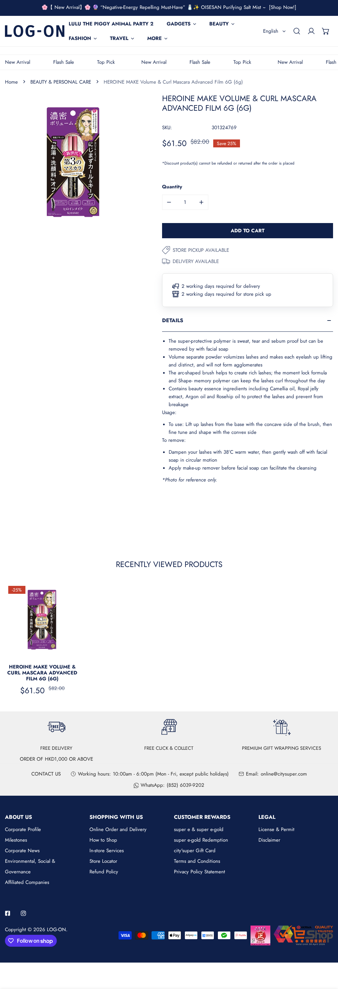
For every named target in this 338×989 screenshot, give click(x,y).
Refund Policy (103, 871)
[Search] (296, 31)
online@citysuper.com (284, 774)
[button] (326, 31)
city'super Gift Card (195, 850)
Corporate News (22, 850)
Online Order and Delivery (118, 829)
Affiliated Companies (27, 882)
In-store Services (106, 850)
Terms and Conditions (197, 861)
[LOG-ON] (34, 31)
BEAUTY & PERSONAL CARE (60, 82)
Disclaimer (269, 840)
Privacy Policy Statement (199, 871)
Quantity (172, 186)
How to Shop (103, 840)
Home (11, 82)
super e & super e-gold (198, 829)
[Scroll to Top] (326, 954)
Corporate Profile (23, 829)
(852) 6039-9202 (185, 785)
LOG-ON (56, 929)
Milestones (16, 840)
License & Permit (276, 829)
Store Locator (103, 861)
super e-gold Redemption (201, 840)
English (270, 31)
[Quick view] (67, 649)
